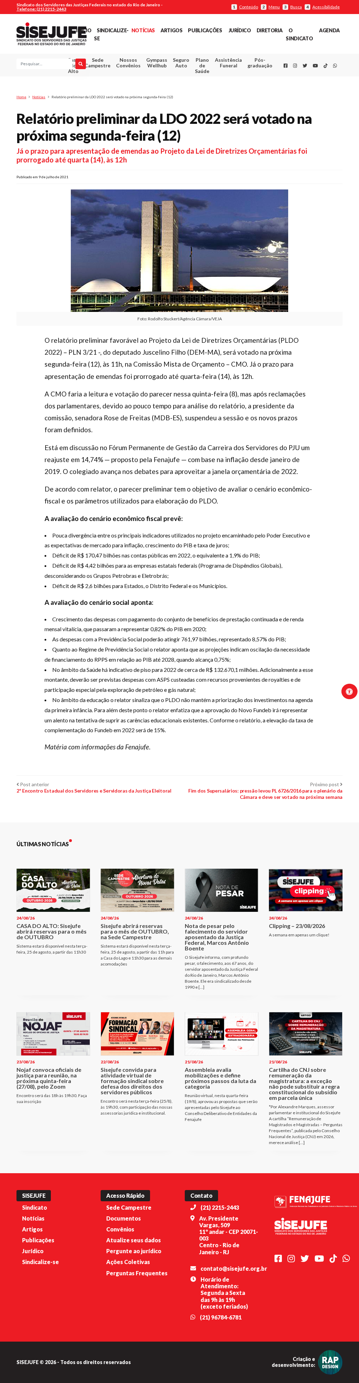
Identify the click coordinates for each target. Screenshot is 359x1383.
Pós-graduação (260, 62)
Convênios (120, 1229)
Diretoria (270, 30)
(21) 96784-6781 (221, 1317)
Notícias (143, 30)
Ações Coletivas (128, 1261)
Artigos (171, 30)
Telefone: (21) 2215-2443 (41, 9)
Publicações (205, 30)
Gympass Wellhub (156, 62)
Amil (223, 80)
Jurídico (240, 30)
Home (21, 97)
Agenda (329, 30)
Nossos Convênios (128, 62)
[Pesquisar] (80, 64)
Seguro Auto (181, 62)
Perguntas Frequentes (137, 1273)
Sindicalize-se (40, 1261)
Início (83, 30)
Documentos (123, 1218)
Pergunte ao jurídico (133, 1251)
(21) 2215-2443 (220, 1207)
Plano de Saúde (202, 65)
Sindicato (34, 1207)
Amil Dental (224, 89)
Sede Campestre (97, 62)
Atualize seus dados (133, 1240)
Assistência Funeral (228, 62)
